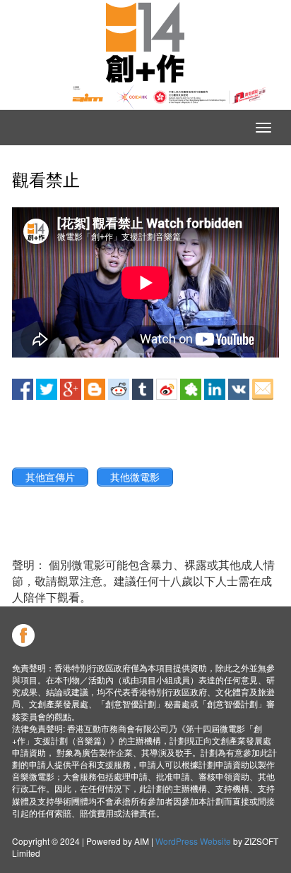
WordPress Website (193, 841)
